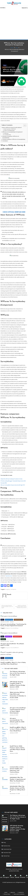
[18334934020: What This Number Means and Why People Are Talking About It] (5, 788)
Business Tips (9, 619)
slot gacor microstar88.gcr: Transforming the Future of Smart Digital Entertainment (18, 710)
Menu (3, 8)
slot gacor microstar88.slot (12, 647)
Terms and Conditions (19, 894)
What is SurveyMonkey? (9, 130)
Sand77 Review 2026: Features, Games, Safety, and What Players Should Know (17, 749)
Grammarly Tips (18, 619)
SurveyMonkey (8, 134)
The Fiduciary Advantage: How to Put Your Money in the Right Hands (18, 673)
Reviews (3, 639)
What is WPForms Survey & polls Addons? (12, 127)
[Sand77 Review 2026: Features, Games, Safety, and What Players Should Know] (5, 755)
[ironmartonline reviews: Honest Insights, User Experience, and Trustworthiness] (5, 769)
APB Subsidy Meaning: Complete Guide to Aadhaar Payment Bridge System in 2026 (17, 684)
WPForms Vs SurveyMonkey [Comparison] (12, 132)
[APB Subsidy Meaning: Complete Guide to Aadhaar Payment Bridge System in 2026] (5, 684)
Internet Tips (8, 636)
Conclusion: (5, 141)
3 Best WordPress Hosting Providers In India (11, 479)
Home (5, 892)
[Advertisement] (14, 25)
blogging (7, 589)
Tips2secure (9, 576)
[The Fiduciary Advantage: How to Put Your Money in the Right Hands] (5, 675)
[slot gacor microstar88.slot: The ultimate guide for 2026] (5, 721)
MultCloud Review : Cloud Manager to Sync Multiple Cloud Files (21, 606)
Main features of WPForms (10, 129)
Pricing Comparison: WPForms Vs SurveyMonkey (14, 139)
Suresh (13, 67)
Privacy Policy (7, 894)
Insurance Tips (7, 852)
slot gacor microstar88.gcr (12, 628)
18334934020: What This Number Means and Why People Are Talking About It (17, 789)
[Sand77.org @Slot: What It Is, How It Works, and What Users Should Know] (5, 735)
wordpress (13, 589)
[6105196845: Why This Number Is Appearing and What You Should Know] (5, 779)
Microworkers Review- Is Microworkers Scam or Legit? (7, 606)
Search (24, 8)
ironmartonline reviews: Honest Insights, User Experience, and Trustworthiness (17, 769)
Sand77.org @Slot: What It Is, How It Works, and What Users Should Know (18, 729)
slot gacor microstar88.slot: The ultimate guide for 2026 (17, 720)
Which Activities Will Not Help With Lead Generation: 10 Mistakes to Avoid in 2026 (18, 695)
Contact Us (21, 892)
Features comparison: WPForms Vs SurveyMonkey (10, 137)
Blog (5, 65)
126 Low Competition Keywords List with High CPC (13, 485)
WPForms (6, 133)
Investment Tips (17, 636)
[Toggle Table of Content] (24, 125)
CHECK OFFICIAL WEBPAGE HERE (14, 212)
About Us (13, 892)
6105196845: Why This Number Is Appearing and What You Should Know (17, 779)
